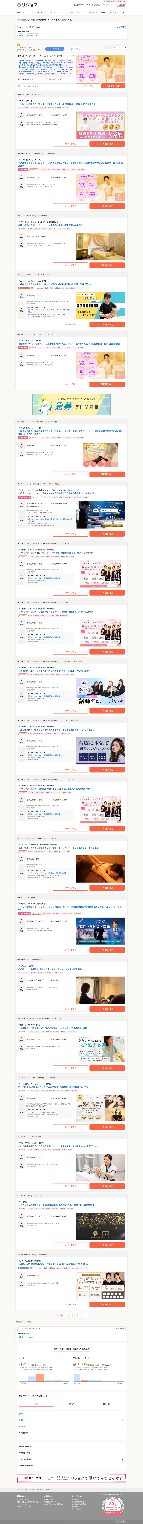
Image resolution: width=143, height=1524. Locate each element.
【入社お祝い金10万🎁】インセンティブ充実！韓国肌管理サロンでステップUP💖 (55, 553)
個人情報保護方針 (78, 1502)
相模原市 (22, 1426)
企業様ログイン (121, 1)
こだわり (71, 1404)
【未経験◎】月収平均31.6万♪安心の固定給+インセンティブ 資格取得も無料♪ (53, 1028)
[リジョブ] (27, 5)
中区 (43, 1489)
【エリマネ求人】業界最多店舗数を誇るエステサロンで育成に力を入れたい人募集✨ (56, 730)
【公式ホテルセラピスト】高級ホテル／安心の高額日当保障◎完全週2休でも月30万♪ (56, 493)
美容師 (19, 12)
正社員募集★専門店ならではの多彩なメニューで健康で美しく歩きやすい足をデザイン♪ (58, 1146)
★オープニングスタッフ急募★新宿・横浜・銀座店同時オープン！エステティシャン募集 (58, 848)
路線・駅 (106, 1404)
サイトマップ (76, 1509)
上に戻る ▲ (120, 1521)
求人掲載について (109, 1)
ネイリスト (41, 12)
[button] (71, 115)
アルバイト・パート (33, 35)
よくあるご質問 (22, 1499)
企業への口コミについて (25, 1506)
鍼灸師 (103, 12)
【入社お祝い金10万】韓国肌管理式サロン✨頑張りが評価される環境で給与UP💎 (55, 789)
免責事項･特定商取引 (79, 1504)
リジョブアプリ (22, 1504)
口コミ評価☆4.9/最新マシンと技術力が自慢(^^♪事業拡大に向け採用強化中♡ (53, 1087)
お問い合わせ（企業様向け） (54, 1504)
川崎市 (21, 1420)
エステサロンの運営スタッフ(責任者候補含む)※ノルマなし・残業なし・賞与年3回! (56, 1205)
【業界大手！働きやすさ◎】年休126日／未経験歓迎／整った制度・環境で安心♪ (54, 284)
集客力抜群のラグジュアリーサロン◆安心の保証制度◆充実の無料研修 (50, 225)
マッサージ (81, 12)
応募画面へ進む (113, 86)
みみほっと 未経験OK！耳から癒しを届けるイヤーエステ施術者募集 (50, 969)
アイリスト (29, 12)
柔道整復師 (93, 12)
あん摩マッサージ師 (117, 12)
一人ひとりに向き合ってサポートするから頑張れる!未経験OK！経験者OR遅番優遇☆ (56, 104)
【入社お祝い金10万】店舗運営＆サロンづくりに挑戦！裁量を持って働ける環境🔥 (55, 612)
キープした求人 (94, 5)
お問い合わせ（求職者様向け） (28, 1502)
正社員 (21, 35)
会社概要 (75, 1506)
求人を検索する (79, 5)
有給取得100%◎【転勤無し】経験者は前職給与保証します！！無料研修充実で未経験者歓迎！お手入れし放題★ (69, 344)
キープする (89, 86)
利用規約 (75, 1499)
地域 (36, 1404)
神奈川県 (31, 1489)
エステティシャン (55, 12)
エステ (25, 1489)
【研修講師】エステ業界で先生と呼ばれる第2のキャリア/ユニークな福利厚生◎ (54, 671)
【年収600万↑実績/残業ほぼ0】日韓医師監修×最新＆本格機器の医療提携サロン (54, 1264)
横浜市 (21, 1414)
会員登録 (122, 5)
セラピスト (70, 12)
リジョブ (19, 1489)
